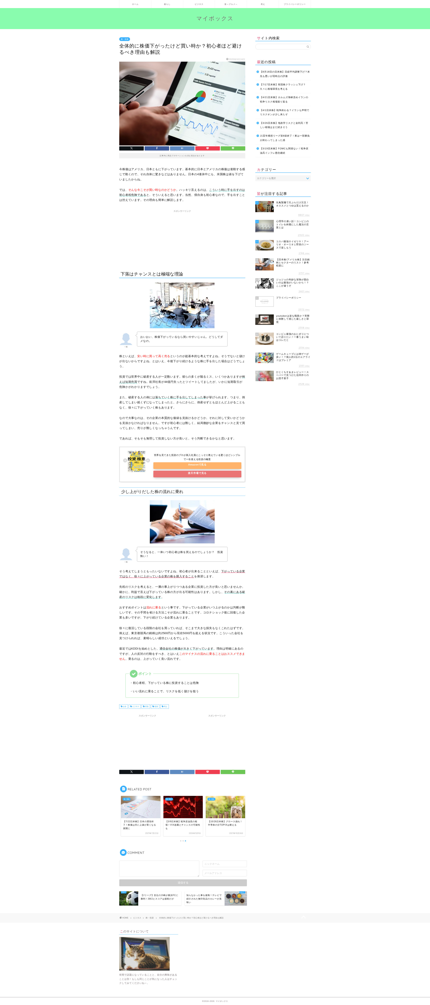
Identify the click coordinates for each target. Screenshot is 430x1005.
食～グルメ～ (231, 4)
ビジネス (199, 4)
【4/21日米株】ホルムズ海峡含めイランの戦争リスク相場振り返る (284, 99)
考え (263, 4)
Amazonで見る (197, 464)
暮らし (167, 4)
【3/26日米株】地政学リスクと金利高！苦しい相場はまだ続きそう (284, 125)
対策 (146, 706)
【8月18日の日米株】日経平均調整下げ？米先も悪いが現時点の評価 (285, 74)
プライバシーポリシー (295, 4)
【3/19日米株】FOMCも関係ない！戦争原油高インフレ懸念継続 (284, 150)
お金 (124, 706)
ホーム (135, 4)
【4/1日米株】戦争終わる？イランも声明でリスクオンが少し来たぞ (284, 112)
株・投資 (124, 39)
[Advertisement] (182, 237)
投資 (156, 706)
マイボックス (215, 18)
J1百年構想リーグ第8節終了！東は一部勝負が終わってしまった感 (285, 138)
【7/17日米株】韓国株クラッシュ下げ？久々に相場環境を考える (283, 86)
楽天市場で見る (197, 473)
